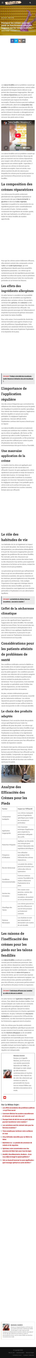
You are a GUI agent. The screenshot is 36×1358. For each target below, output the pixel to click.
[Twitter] (16, 41)
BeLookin (4, 18)
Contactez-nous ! (17, 1355)
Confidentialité (20, 1352)
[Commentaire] (20, 41)
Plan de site (12, 1352)
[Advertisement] (18, 64)
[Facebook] (12, 41)
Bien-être (11, 18)
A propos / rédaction (28, 1355)
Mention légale (30, 1352)
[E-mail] (4, 1098)
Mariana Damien (5, 30)
